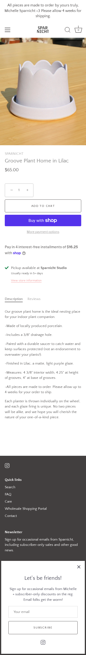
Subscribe (42, 627)
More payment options (43, 232)
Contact (11, 516)
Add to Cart (43, 206)
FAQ (8, 494)
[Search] (67, 30)
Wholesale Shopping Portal (26, 509)
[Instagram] (43, 642)
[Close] (79, 567)
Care (8, 501)
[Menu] (7, 30)
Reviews (34, 299)
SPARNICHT (14, 154)
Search (10, 487)
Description (14, 299)
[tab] (16, 299)
